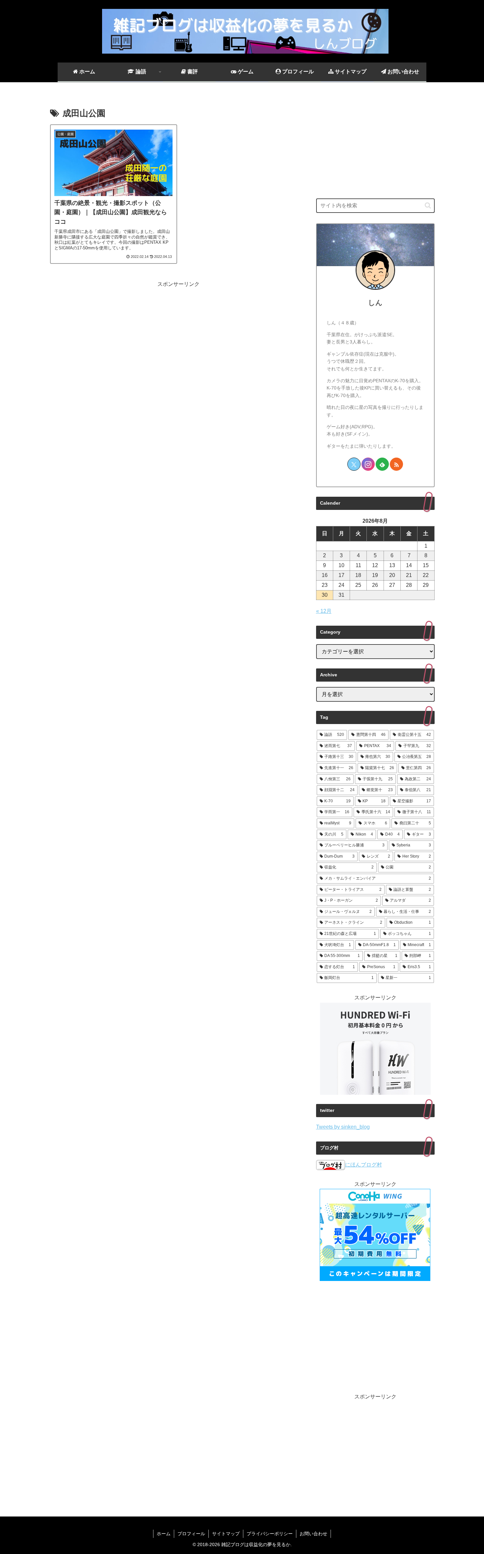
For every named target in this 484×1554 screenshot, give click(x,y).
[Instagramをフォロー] (368, 464)
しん (375, 302)
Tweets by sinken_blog (343, 1127)
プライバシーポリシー (270, 1533)
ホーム (164, 1533)
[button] (428, 205)
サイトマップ (226, 1533)
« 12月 (324, 611)
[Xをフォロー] (354, 464)
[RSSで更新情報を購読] (396, 464)
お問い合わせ (313, 1533)
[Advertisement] (178, 335)
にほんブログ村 (363, 1164)
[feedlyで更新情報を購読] (382, 464)
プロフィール (191, 1533)
